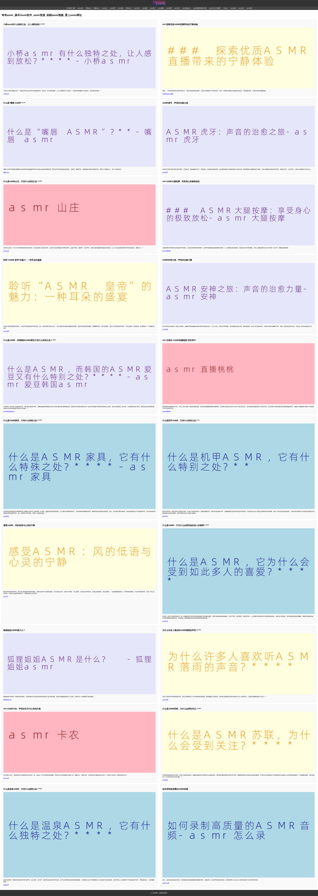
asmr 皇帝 (6, 331)
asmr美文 (165, 621)
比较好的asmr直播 (167, 94)
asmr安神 (165, 329)
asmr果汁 (153, 8)
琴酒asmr (88, 8)
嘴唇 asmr (6, 172)
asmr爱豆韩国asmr (8, 411)
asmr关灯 (80, 8)
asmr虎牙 (165, 172)
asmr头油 (137, 8)
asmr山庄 (6, 251)
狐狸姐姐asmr (7, 699)
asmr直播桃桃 (166, 411)
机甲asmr (165, 516)
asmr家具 (6, 516)
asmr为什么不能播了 (215, 8)
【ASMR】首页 (70, 8)
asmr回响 (249, 8)
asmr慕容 (120, 8)
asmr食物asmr (186, 8)
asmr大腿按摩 (166, 251)
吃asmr (226, 8)
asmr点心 (104, 8)
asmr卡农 (6, 778)
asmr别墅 (169, 8)
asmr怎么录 (165, 883)
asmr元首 (241, 8)
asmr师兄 (112, 8)
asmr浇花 (233, 8)
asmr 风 (5, 596)
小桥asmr (6, 94)
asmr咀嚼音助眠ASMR (200, 8)
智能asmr (96, 8)
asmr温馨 (161, 8)
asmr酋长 (145, 8)
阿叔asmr (129, 8)
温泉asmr (6, 884)
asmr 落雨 (165, 699)
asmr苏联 (165, 780)
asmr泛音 (177, 8)
